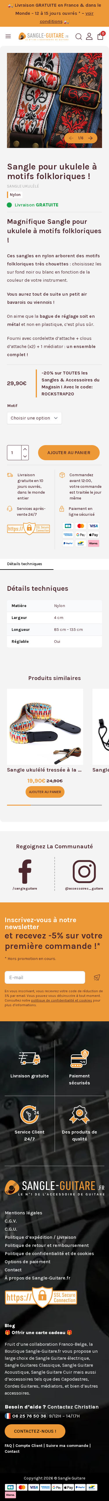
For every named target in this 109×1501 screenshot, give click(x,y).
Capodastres (74, 1379)
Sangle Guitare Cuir (51, 1372)
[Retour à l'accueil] (43, 36)
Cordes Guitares (21, 1386)
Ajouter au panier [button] (45, 792)
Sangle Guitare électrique (62, 1358)
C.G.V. (11, 1221)
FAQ (9, 1445)
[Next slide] (90, 138)
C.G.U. (11, 1229)
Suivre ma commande (68, 1445)
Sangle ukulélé (23, 186)
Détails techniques (24, 563)
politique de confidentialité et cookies (61, 1000)
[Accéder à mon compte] (89, 36)
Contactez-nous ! (35, 1431)
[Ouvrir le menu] (8, 36)
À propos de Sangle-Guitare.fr (37, 1278)
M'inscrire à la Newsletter (97, 977)
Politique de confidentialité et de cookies (49, 1253)
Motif (12, 405)
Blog (10, 1325)
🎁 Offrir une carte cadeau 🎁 (38, 1332)
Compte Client (29, 1445)
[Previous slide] (71, 138)
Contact (13, 1269)
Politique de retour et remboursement (47, 1245)
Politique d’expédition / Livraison (40, 1237)
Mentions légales (23, 1213)
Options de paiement (27, 1261)
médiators (51, 1386)
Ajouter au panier (68, 452)
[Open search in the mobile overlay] (78, 36)
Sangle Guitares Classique (32, 1365)
